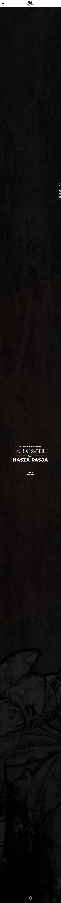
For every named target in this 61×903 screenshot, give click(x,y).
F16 (30, 3)
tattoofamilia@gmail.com (30, 446)
